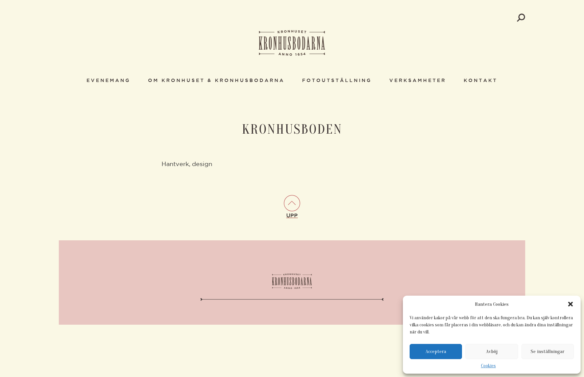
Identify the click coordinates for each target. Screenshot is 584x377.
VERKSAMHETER (417, 80)
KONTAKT (480, 80)
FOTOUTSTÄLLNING (337, 80)
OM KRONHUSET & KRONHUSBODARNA (216, 80)
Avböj (491, 351)
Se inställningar (547, 351)
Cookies (488, 366)
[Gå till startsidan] (292, 43)
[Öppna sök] (521, 18)
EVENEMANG (108, 80)
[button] (570, 304)
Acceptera (435, 351)
